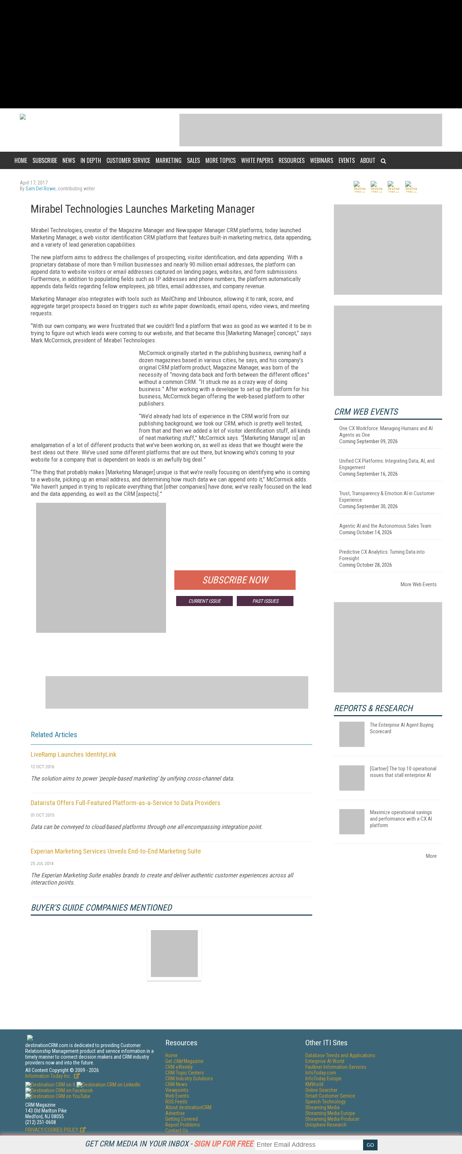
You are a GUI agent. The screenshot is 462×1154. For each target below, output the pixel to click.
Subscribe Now (235, 580)
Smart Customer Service (330, 1096)
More (431, 856)
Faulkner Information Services (335, 1067)
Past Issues (265, 601)
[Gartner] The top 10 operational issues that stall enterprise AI (403, 771)
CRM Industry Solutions (189, 1078)
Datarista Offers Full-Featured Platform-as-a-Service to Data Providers (126, 803)
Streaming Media (322, 1107)
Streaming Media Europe (330, 1113)
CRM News (176, 1084)
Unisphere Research (325, 1125)
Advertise (175, 1113)
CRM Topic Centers (184, 1073)
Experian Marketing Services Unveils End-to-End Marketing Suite (116, 851)
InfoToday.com (320, 1073)
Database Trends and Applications (340, 1055)
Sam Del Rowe (41, 188)
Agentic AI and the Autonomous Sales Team (385, 526)
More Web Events (419, 584)
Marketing (169, 160)
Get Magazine (184, 1061)
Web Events (177, 1096)
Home (20, 160)
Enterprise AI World (324, 1061)
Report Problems (182, 1125)
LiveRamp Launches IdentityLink (73, 754)
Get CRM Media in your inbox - (169, 1143)
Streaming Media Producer (332, 1119)
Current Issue (204, 601)
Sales (193, 160)
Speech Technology (325, 1102)
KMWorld (314, 1084)
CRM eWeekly (179, 1067)
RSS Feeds (176, 1102)
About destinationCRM (188, 1107)
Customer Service (128, 160)
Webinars (321, 160)
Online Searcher (321, 1090)
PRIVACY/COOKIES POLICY (51, 1130)
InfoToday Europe (323, 1078)
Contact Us (176, 1130)
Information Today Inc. (48, 1076)
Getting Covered (181, 1119)
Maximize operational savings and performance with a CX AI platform (401, 819)
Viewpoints (176, 1090)
